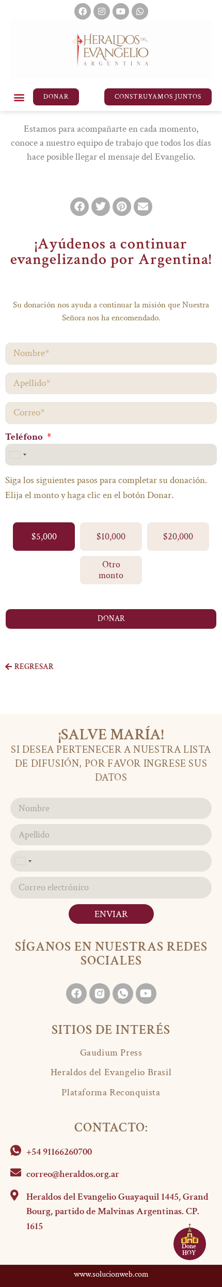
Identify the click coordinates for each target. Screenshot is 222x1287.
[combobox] (17, 455)
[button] (18, 96)
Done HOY (189, 1250)
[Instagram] (101, 11)
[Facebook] (82, 11)
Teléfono (25, 437)
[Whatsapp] (140, 11)
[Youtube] (121, 11)
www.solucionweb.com (111, 1274)
